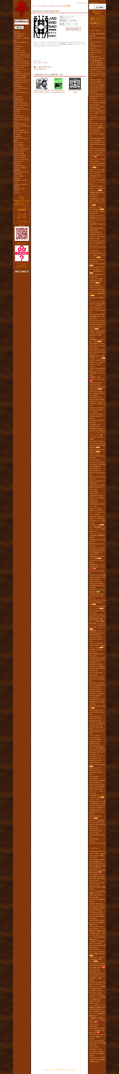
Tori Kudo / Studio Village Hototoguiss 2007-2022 (97, 751)
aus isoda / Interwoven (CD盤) (96, 438)
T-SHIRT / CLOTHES (21, 180)
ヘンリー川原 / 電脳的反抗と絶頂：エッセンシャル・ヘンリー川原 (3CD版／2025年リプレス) (97, 624)
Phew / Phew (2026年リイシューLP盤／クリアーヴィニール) (97, 113)
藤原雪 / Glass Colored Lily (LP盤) (96, 703)
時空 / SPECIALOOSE (21, 172)
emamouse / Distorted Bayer (96, 773)
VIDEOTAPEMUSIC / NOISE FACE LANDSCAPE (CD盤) (96, 277)
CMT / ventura (95, 454)
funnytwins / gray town (97, 379)
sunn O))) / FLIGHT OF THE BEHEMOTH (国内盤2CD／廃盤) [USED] (97, 966)
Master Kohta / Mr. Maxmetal (95, 43)
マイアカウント (82, 3)
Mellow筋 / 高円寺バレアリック (21, 43)
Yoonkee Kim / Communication (94, 777)
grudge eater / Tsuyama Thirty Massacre (96, 260)
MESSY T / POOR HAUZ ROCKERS (95, 208)
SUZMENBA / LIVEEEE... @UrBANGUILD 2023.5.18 (97, 841)
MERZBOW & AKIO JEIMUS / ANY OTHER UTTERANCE (96, 498)
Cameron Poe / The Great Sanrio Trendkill (97, 160)
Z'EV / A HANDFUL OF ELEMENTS (97, 482)
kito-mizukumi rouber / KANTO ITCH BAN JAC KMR (96, 712)
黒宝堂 (17, 186)
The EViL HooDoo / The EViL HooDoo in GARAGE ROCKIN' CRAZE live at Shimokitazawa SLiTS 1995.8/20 (97, 325)
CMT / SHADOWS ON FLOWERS (96, 457)
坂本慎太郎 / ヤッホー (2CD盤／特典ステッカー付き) (97, 567)
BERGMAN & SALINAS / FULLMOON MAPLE (97, 659)
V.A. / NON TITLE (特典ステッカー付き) (97, 607)
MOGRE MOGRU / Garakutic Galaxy (95, 832)
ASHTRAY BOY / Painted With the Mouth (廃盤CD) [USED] (97, 870)
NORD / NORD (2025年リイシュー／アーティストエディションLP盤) (97, 433)
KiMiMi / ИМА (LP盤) (97, 314)
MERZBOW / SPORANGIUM (94, 492)
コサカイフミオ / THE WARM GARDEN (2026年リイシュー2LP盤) (97, 304)
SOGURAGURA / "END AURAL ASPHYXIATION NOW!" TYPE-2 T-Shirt (97, 151)
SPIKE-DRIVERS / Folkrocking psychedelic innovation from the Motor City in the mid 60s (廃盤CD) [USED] (96, 914)
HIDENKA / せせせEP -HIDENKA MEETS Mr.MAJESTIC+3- (97, 696)
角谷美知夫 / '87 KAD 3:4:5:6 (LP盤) (96, 557)
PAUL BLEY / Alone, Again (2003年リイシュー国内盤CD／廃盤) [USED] (97, 929)
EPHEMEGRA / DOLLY (98, 700)
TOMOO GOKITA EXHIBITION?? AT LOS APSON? (96, 812)
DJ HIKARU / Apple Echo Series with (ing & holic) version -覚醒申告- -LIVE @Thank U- (97, 127)
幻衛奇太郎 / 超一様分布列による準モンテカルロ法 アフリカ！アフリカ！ (97, 202)
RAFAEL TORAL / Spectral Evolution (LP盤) (96, 398)
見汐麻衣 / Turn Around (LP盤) (97, 374)
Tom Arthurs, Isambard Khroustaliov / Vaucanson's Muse (96, 679)
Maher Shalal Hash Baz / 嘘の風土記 (96, 451)
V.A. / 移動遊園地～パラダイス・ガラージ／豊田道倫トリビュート (97, 529)
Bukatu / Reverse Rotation (98, 764)
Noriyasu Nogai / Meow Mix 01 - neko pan (96, 173)
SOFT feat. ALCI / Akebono (95, 365)
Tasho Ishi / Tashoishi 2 (97, 516)
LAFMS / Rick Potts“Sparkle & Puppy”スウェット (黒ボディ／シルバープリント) (97, 254)
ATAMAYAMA (19, 166)
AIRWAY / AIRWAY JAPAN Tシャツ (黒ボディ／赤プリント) (97, 188)
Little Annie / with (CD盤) (98, 464)
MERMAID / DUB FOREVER (95, 282)
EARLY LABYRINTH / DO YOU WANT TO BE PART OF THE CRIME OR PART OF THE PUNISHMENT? (97, 824)
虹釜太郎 (18, 170)
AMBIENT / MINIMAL (22, 109)
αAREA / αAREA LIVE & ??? (97, 707)
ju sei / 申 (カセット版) (97, 169)
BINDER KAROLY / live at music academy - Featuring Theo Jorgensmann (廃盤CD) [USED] (97, 855)
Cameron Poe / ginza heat (98, 264)
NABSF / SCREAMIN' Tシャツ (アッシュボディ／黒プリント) (97, 182)
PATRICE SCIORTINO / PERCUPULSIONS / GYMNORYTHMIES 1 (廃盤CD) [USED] (97, 944)
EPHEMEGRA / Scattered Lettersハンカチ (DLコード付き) (97, 119)
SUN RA (17, 90)
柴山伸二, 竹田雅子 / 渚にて (97, 405)
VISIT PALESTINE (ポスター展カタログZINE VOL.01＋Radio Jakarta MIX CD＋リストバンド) (97, 726)
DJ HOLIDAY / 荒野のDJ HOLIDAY (96, 212)
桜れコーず (41, 63)
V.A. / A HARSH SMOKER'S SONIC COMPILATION (95, 742)
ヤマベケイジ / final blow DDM (96, 792)
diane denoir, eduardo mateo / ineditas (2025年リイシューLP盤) (97, 393)
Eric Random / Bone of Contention (96, 545)
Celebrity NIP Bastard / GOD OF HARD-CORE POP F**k (96, 596)
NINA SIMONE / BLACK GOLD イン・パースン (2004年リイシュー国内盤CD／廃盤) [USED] (97, 1004)
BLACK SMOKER (20, 155)
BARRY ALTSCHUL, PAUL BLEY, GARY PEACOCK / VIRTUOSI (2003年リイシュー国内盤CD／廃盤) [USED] (97, 995)
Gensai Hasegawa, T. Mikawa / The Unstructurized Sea (97, 310)
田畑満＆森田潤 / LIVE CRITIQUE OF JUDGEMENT (97, 195)
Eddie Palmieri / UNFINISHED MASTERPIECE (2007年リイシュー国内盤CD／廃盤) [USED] (97, 1028)
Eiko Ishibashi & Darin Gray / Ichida (96, 655)
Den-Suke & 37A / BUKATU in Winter (95, 769)
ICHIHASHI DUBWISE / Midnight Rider (97, 669)
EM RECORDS (19, 153)
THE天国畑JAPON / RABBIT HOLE (96, 553)
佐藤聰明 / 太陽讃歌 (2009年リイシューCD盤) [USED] (97, 1020)
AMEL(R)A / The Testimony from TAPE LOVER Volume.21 (95, 760)
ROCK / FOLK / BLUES (22, 63)
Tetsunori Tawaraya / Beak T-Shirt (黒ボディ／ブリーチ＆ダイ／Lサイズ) (97, 69)
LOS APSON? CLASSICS (18, 47)
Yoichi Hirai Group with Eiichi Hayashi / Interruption (97, 549)
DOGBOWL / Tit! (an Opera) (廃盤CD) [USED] (96, 875)
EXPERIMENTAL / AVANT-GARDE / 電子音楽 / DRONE (21, 132)
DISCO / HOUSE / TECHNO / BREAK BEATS (22, 54)
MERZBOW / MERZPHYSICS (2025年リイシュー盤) (97, 504)
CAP (16, 182)
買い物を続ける (41, 69)
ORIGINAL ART (20, 189)
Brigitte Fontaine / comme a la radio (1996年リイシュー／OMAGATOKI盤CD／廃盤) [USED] (97, 936)
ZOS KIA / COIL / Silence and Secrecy (97, 478)
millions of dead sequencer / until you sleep (97, 388)
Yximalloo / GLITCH (97, 756)
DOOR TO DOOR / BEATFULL (95, 47)
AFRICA (17, 84)
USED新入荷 (19, 36)
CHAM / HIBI (95, 460)
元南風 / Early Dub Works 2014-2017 (97, 541)
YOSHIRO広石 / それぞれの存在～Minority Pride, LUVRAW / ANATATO (97, 806)
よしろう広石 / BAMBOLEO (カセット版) (97, 800)
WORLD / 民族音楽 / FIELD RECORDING (20, 77)
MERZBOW (18, 136)
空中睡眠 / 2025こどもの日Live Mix (96, 317)
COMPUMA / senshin (97, 401)
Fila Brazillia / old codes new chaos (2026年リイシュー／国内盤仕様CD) (96, 269)
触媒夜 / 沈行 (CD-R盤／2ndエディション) (96, 357)
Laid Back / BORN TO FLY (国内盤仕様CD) (96, 60)
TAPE (16, 191)
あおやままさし (20, 115)
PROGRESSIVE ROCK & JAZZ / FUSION (21, 66)
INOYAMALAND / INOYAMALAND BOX (96, 582)
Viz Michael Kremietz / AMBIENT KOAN (96, 634)
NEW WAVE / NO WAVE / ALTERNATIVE (22, 58)
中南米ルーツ (19, 71)
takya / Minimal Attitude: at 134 (97, 39)
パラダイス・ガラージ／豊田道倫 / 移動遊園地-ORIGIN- (97, 535)
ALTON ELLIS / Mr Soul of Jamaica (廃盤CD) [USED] (97, 1037)
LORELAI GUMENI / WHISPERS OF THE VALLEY (96, 335)
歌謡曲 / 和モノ (19, 99)
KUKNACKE (19, 143)
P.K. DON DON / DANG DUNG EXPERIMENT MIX (97, 602)
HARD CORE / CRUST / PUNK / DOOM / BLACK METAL (21, 120)
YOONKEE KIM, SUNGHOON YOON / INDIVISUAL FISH (96, 719)
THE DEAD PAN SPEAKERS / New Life (96, 233)
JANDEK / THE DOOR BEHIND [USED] (96, 880)
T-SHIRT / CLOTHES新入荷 (21, 39)
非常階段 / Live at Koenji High (97, 225)
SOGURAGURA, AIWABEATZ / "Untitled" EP (96, 134)
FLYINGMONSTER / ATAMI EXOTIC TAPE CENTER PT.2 (96, 96)
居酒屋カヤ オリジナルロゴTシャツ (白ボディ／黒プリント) (97, 220)
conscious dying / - (96, 737)
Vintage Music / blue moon (22, 80)
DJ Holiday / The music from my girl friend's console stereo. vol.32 (97, 352)
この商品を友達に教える (44, 67)
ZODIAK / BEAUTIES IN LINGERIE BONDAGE (97, 684)
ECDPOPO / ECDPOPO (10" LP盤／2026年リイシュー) (97, 165)
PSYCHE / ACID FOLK (22, 61)
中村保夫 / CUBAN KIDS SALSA (95, 177)
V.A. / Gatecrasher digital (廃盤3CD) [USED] (97, 892)
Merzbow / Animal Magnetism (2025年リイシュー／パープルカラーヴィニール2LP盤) (97, 511)
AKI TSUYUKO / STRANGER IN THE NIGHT (95, 52)
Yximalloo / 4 (94, 754)
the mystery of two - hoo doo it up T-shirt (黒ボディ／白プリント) (97, 243)
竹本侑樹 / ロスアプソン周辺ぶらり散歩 (96, 796)
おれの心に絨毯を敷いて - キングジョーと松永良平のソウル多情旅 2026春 (97, 292)
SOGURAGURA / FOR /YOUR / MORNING (96, 139)
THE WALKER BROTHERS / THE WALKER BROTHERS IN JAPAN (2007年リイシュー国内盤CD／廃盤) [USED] (97, 975)
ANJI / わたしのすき (97, 215)
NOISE (17, 128)
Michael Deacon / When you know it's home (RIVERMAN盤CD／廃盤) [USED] (97, 886)
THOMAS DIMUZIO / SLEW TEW (96, 421)
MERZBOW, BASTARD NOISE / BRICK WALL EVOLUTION (97, 487)
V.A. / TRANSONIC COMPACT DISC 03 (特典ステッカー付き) (97, 645)
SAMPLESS (18, 174)
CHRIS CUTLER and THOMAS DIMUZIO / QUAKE (96, 416)
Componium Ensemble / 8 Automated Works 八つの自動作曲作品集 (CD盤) (97, 617)
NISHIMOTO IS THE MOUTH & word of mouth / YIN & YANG (97, 346)
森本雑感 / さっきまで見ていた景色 (96, 340)
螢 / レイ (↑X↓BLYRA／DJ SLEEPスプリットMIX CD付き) (97, 521)
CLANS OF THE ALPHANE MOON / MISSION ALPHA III (95, 689)
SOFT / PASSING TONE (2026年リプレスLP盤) (97, 361)
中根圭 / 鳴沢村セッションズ (96, 156)
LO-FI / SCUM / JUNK (21, 159)
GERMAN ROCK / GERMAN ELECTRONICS (22, 125)
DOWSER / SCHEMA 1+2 (96, 299)
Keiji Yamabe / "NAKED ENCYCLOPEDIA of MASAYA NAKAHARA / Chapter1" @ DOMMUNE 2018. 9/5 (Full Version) (97, 785)
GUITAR (17, 111)
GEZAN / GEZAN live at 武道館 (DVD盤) (97, 237)
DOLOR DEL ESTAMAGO (18, 162)
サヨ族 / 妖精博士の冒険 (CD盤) (96, 35)
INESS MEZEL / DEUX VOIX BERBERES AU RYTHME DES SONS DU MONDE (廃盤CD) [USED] (97, 863)
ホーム (34, 6)
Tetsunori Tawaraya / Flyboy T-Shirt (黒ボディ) (96, 81)
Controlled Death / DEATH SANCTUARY (96, 286)
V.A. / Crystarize (95, 735)
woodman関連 (19, 145)
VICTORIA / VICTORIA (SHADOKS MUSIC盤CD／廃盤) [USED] (97, 1060)
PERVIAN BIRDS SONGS (95, 817)
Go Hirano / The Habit (97, 441)
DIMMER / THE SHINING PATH (94, 426)
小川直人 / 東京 (95, 525)
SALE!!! (17, 193)
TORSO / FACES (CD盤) (98, 575)
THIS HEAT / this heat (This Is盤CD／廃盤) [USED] (96, 959)
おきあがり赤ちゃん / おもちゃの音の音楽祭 (96, 747)
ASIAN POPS (19, 101)
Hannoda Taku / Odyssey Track (97, 836)
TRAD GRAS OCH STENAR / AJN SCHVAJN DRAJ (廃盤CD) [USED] (97, 906)
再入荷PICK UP (20, 34)
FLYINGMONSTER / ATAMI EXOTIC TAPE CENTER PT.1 (96, 90)
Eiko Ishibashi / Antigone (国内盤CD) (97, 591)
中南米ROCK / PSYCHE (22, 74)
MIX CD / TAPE (20, 51)
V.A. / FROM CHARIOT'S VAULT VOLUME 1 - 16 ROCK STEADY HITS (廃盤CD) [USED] (96, 1051)
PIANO (17, 113)
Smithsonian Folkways (21, 82)
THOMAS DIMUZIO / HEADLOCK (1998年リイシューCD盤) (97, 410)
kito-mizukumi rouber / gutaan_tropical (96, 674)
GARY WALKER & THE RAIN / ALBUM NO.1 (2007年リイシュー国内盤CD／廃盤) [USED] (97, 985)
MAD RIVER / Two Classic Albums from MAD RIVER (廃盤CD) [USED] (97, 952)
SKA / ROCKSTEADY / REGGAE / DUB (21, 106)
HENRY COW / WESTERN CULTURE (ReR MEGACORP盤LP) (96, 664)
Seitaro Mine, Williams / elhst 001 (96, 561)
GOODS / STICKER (21, 184)
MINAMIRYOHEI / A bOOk (96, 732)
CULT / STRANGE (20, 157)
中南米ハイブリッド (21, 69)
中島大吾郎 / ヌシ (96, 57)
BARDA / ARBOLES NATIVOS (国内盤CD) (96, 64)
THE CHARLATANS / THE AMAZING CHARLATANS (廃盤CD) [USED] (97, 898)
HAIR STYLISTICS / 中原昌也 (21, 139)
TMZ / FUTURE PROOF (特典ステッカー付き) (97, 370)
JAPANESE (18, 97)
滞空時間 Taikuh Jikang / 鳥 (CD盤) (97, 587)
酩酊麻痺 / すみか (96, 631)
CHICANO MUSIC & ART (21, 93)
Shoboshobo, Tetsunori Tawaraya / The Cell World (96, 85)
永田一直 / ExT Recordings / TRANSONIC (21, 148)
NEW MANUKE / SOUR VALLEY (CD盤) (97, 578)
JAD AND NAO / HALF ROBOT (58, 6)
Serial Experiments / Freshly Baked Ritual (95, 384)
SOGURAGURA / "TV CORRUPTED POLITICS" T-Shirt (97, 144)
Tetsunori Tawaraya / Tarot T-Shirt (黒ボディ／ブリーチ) (97, 75)
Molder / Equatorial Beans (98, 331)
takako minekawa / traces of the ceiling (96, 612)
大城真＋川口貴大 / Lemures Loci (96, 651)
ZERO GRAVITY (20, 151)
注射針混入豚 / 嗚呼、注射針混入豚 (96, 229)
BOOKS (17, 178)
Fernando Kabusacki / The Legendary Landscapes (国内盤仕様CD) (97, 445)
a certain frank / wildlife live (96, 572)
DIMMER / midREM (97, 429)
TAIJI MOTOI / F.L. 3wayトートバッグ (97, 248)
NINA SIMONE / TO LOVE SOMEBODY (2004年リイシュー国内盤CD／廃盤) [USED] (97, 1013)
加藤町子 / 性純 (95, 377)
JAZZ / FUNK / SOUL (21, 88)
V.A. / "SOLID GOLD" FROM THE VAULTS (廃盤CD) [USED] (97, 1043)
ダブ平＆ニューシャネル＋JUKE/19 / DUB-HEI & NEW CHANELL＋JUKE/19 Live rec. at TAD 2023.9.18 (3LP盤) (97, 105)
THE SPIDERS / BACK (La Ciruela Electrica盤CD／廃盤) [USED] (97, 922)
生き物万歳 (18, 86)
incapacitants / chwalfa (97, 462)
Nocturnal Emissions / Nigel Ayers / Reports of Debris (96, 639)
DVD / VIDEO (19, 176)
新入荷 (17, 32)
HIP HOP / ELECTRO (21, 103)
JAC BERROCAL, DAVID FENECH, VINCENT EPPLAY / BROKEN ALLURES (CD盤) (96, 471)
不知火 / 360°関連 (20, 168)
